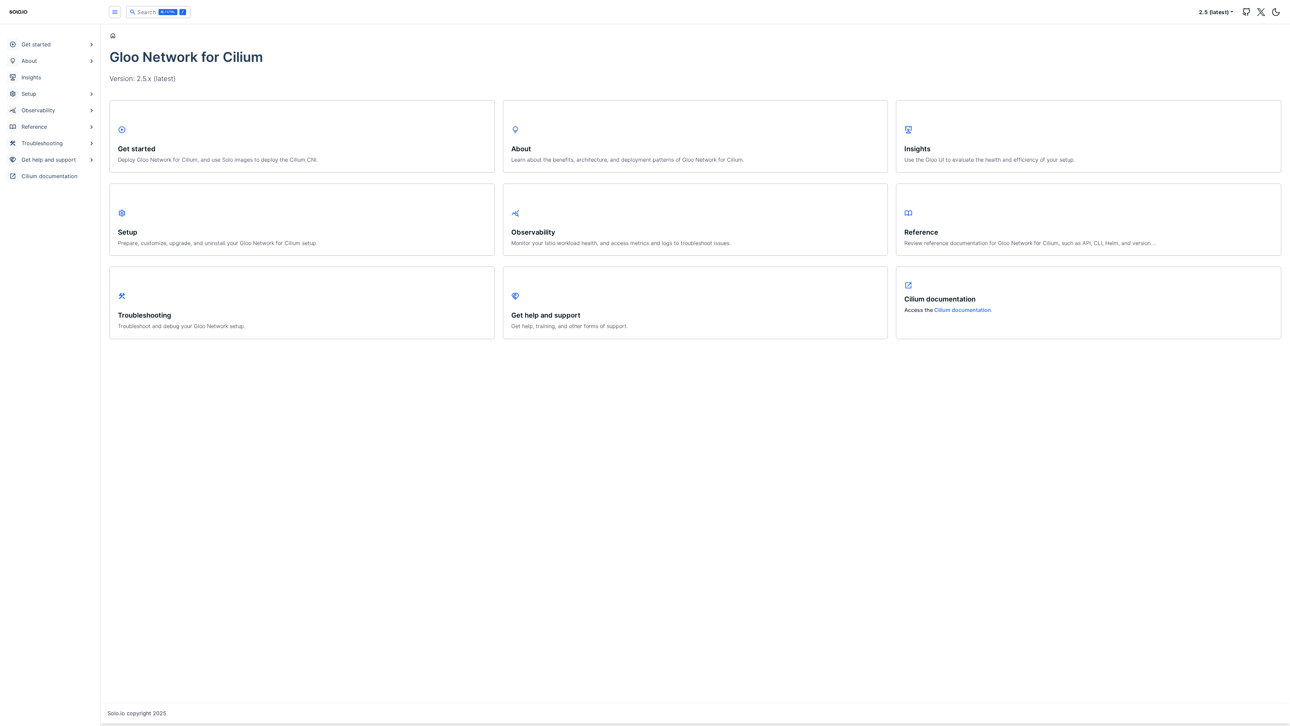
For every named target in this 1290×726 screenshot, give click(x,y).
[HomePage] (50, 11)
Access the (919, 310)
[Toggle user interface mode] (1276, 12)
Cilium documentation (962, 310)
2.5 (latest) (1214, 12)
